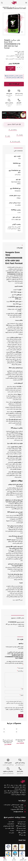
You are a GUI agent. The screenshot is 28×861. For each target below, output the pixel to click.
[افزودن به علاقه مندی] (16, 729)
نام (22, 689)
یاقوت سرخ (24, 7)
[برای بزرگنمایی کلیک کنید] (21, 31)
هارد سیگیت (21, 626)
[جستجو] (1, 2)
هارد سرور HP (9, 624)
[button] (16, 731)
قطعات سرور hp (18, 7)
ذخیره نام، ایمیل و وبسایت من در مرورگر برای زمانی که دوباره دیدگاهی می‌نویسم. (14, 703)
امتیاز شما (20, 668)
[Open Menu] (26, 2)
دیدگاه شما (20, 671)
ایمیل (21, 695)
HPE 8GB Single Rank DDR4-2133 (20, 740)
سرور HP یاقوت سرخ (18, 600)
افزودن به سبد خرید (10, 68)
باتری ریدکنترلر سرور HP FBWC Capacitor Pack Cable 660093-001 (8, 741)
